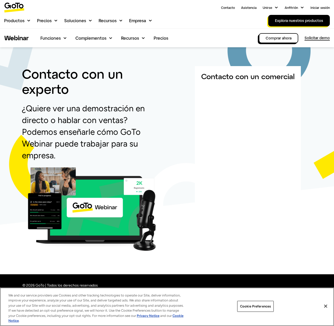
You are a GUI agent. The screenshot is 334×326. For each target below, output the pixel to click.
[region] (167, 307)
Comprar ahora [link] (278, 38)
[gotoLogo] (14, 7)
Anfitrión (291, 7)
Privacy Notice (148, 316)
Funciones (50, 38)
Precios (44, 20)
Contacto (228, 7)
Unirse (267, 7)
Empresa (137, 20)
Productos (14, 20)
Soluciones (75, 20)
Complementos (90, 38)
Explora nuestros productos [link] (299, 20)
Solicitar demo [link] (317, 38)
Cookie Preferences (255, 306)
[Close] (325, 306)
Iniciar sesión (320, 7)
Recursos (108, 20)
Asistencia (249, 7)
